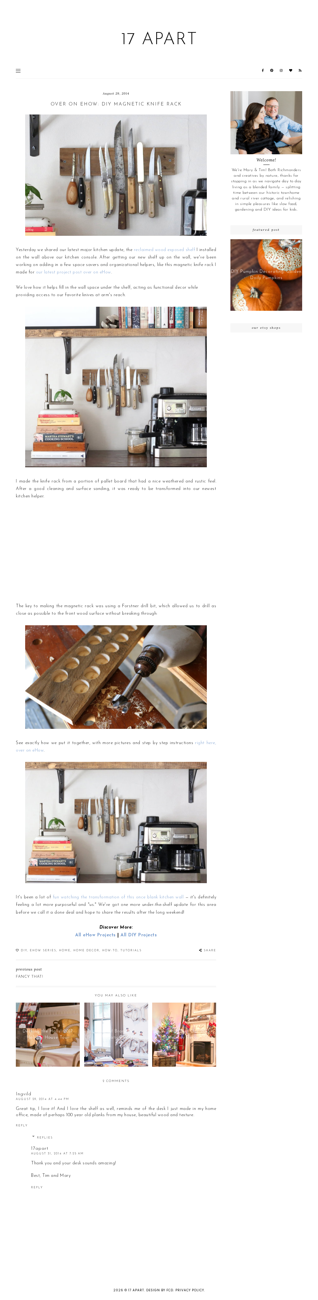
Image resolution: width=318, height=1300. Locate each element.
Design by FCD (159, 1290)
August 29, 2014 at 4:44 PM (42, 1099)
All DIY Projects (138, 935)
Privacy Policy (189, 1290)
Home (64, 950)
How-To (110, 950)
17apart (39, 1148)
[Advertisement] (116, 551)
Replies (45, 1137)
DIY (24, 950)
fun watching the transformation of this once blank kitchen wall (119, 897)
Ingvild (23, 1094)
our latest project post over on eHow (73, 272)
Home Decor (86, 950)
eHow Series (43, 950)
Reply (22, 1125)
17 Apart (159, 40)
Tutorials (131, 950)
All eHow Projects (95, 935)
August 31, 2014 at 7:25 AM (57, 1153)
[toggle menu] (18, 70)
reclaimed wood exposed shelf (164, 250)
